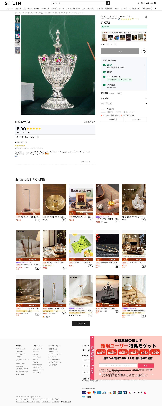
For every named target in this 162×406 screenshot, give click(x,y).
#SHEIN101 (19, 366)
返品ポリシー (36, 357)
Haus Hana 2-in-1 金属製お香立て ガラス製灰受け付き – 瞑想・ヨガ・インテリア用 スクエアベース (28, 264)
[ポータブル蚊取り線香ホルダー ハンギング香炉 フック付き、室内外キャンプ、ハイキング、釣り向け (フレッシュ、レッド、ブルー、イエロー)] (116, 37)
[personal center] (138, 3)
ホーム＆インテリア (26, 13)
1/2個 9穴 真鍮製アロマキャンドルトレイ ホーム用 (54, 217)
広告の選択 (55, 402)
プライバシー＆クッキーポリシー (41, 399)
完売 (120, 51)
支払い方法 (36, 351)
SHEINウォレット (54, 357)
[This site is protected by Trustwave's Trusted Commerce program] (83, 397)
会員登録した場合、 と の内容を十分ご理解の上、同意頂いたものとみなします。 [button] (125, 370)
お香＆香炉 (47, 13)
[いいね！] (81, 162)
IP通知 (38, 402)
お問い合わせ (53, 349)
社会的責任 (19, 351)
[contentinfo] (115, 392)
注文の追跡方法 (37, 365)
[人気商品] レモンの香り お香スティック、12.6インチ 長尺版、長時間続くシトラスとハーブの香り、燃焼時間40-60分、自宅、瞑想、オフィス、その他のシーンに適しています (81, 262)
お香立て (54, 13)
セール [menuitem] (36, 8)
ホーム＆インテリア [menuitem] (88, 8)
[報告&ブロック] (94, 162)
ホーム (17, 13)
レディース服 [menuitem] (45, 8)
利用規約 (56, 399)
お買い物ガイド (37, 349)
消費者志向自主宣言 (22, 369)
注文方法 (35, 362)
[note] (28, 214)
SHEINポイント (53, 351)
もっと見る (81, 323)
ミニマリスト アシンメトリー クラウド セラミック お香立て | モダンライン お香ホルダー (28, 308)
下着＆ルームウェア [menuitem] (148, 8)
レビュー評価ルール (55, 362)
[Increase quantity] (115, 44)
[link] (142, 3)
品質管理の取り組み (22, 371)
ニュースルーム (20, 354)
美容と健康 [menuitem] (108, 8)
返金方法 (35, 359)
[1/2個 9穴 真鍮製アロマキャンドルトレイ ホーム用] (54, 199)
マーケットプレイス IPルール (24, 402)
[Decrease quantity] (107, 44)
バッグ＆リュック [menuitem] (134, 8)
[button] (151, 3)
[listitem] (104, 37)
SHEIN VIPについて (38, 370)
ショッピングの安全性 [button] (113, 77)
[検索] (108, 3)
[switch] (37, 137)
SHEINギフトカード (55, 354)
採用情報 (18, 357)
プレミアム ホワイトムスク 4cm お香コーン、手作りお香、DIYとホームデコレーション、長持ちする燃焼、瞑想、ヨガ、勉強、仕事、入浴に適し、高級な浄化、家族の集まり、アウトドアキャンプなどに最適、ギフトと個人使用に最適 (134, 262)
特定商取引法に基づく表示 (22, 360)
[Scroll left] (153, 8)
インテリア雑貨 (38, 13)
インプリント (46, 402)
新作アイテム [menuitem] (27, 8)
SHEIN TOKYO (20, 363)
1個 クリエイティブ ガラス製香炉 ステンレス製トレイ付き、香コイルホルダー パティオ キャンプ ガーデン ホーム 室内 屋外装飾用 (54, 262)
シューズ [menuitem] (124, 8)
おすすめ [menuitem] (18, 8)
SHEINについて (20, 349)
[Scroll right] (155, 8)
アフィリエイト (37, 373)
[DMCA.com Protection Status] (89, 397)
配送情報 (35, 354)
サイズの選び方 (37, 367)
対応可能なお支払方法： (89, 389)
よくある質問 (53, 365)
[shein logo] (13, 3)
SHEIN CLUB (20, 374)
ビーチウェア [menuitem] (56, 8)
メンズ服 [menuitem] (100, 8)
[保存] (144, 52)
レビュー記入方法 (54, 359)
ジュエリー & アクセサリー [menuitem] (71, 8)
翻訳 (16, 156)
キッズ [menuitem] (116, 8)
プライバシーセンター (22, 399)
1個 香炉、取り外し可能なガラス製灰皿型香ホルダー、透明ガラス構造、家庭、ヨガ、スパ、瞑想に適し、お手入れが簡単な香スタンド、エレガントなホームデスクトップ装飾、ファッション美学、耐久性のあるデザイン (54, 308)
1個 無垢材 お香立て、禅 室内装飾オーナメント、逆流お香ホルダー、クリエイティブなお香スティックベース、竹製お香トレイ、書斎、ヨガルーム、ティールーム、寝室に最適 (28, 217)
